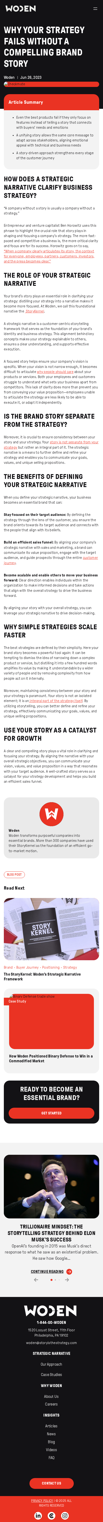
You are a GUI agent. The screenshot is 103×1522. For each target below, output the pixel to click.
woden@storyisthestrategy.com (51, 1343)
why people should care (55, 372)
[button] (36, 1280)
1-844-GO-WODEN (51, 1322)
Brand (8, 967)
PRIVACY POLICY (42, 1501)
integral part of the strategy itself (55, 701)
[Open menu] (95, 9)
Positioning (51, 967)
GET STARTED (51, 1113)
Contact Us (51, 1483)
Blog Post (14, 874)
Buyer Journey (27, 967)
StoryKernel (34, 311)
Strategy (70, 967)
